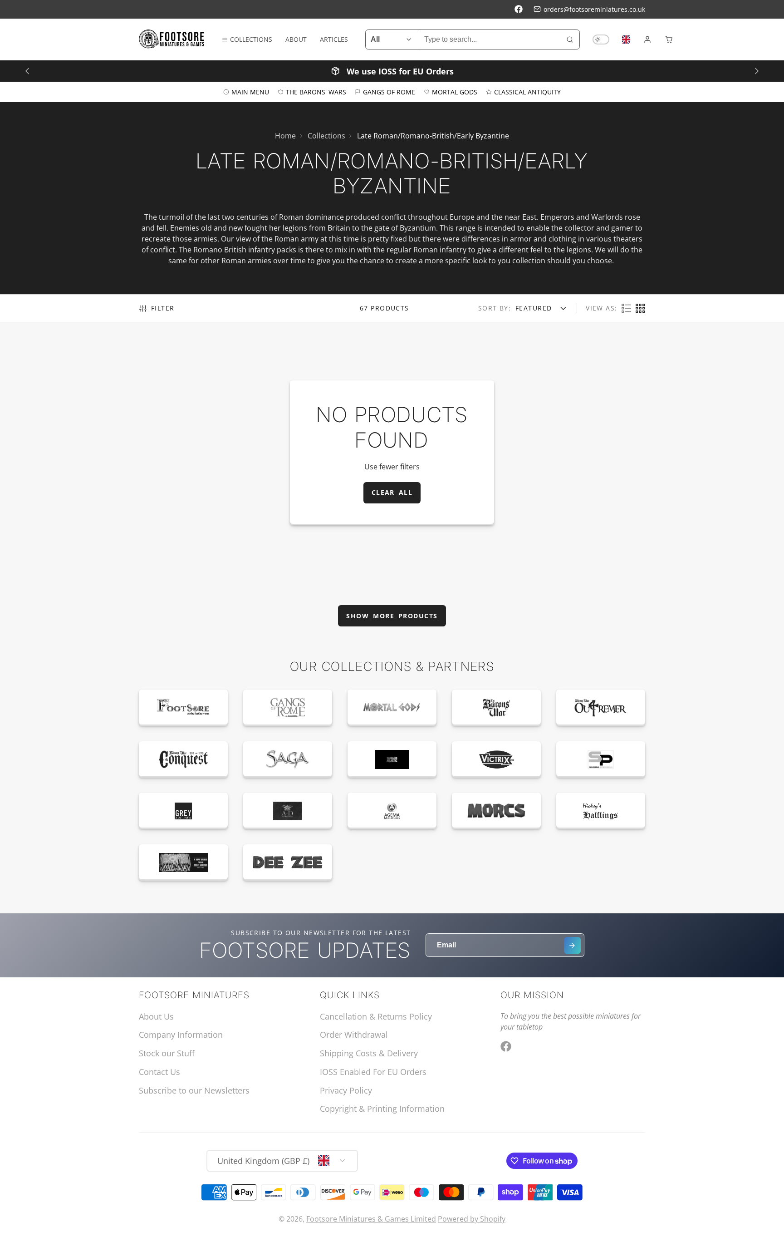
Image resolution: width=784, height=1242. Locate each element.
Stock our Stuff (167, 1053)
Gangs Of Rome (389, 91)
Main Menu (250, 91)
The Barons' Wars (316, 91)
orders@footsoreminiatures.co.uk (594, 9)
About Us (156, 1016)
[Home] (172, 39)
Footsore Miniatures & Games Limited (371, 1219)
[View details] (183, 708)
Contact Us (159, 1071)
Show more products (391, 615)
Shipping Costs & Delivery (369, 1053)
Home (285, 136)
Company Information (181, 1034)
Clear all (392, 492)
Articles (334, 39)
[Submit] (572, 945)
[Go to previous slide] (27, 70)
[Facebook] (518, 9)
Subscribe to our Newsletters (194, 1090)
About (296, 39)
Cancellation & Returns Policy (376, 1016)
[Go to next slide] (756, 70)
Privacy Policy (346, 1090)
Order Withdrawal (354, 1034)
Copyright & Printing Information (382, 1108)
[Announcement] (392, 70)
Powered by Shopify (471, 1219)
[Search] (569, 39)
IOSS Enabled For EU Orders (373, 1071)
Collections (251, 39)
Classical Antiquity (527, 91)
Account (647, 39)
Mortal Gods (454, 91)
